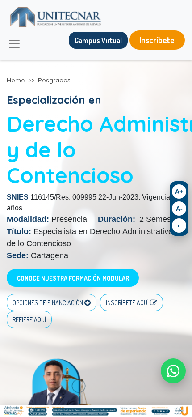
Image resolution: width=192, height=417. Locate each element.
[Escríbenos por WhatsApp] (173, 370)
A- (179, 208)
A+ (179, 191)
